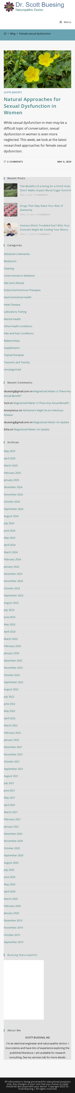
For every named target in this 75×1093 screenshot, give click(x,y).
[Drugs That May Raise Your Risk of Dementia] (10, 209)
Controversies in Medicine (19, 275)
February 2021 (12, 819)
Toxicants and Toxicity (17, 362)
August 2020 (11, 862)
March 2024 (11, 552)
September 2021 (13, 769)
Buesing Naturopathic (22, 955)
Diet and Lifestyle (14, 283)
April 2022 (9, 718)
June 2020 (9, 877)
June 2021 (9, 790)
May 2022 (9, 711)
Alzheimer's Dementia (17, 254)
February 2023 (12, 646)
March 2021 (11, 812)
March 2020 (11, 899)
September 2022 (13, 682)
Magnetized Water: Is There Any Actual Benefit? (41, 403)
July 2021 (9, 783)
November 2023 (13, 581)
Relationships (12, 340)
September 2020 (13, 855)
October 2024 (12, 501)
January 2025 (11, 480)
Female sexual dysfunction (35, 33)
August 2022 (11, 689)
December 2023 (13, 574)
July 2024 (9, 523)
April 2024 (9, 545)
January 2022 (11, 740)
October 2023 (12, 588)
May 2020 (9, 884)
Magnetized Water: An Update (51, 422)
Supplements (13, 92)
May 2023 (9, 624)
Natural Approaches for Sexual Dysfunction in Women (32, 106)
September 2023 (13, 595)
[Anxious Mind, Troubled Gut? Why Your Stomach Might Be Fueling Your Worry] (10, 229)
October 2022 (12, 675)
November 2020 (13, 841)
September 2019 (13, 942)
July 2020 (9, 870)
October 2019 (12, 935)
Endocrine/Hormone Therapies (22, 290)
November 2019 (13, 927)
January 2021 (11, 826)
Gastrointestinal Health (17, 297)
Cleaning (9, 268)
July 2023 (9, 610)
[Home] (5, 33)
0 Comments (15, 161)
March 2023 (11, 639)
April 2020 (9, 891)
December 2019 (13, 920)
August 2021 (11, 776)
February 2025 (12, 473)
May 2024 (9, 537)
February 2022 (12, 732)
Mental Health (12, 319)
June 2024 (9, 530)
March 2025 (11, 465)
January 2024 (11, 566)
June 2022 (9, 704)
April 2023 (9, 631)
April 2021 (9, 805)
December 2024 (13, 487)
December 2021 (13, 747)
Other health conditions (18, 326)
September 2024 (13, 509)
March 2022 (11, 725)
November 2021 (13, 754)
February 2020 (12, 906)
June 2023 (9, 617)
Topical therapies (14, 355)
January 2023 (11, 653)
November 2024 (13, 494)
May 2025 (9, 451)
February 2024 (12, 559)
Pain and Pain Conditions (19, 333)
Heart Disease (12, 304)
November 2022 (13, 667)
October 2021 (12, 761)
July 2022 (9, 696)
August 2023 (11, 603)
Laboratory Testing (15, 311)
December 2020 (13, 833)
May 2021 (9, 797)
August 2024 (11, 516)
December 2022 (13, 660)
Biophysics (10, 261)
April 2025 (9, 458)
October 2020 (12, 848)
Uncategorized (12, 369)
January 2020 (11, 913)
